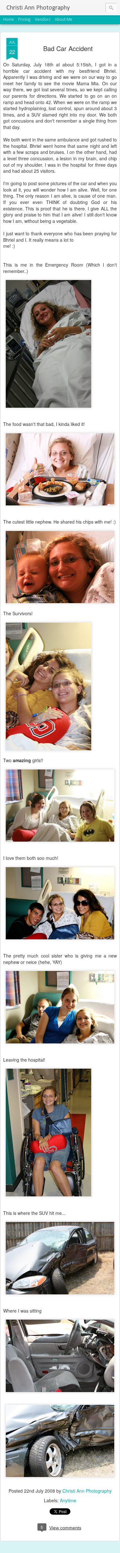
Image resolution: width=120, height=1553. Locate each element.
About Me (63, 19)
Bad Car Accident (68, 48)
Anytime (68, 1500)
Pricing (24, 19)
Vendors (43, 19)
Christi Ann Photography (87, 1491)
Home (8, 19)
